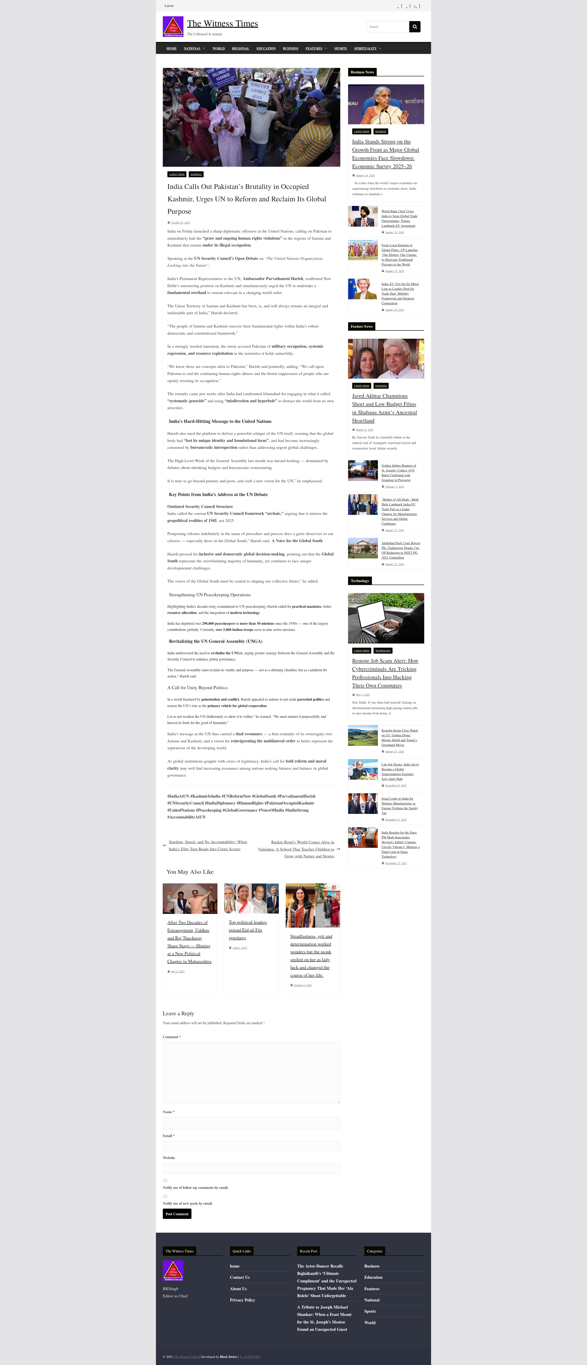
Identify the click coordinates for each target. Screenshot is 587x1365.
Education (266, 48)
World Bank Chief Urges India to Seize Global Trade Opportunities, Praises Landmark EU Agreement (399, 218)
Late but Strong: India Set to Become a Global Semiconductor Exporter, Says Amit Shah (400, 771)
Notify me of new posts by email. (188, 1203)
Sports (340, 48)
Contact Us (240, 1277)
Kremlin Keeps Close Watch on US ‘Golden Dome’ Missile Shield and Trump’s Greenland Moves (400, 737)
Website (169, 1157)
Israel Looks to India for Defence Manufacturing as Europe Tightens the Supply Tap (400, 805)
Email (169, 1135)
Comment (172, 1036)
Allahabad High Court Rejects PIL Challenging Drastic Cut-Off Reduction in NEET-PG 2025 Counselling (401, 550)
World (219, 48)
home (171, 48)
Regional (240, 48)
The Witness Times (222, 23)
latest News (177, 174)
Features (314, 48)
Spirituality (365, 48)
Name (169, 1111)
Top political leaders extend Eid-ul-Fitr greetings (248, 930)
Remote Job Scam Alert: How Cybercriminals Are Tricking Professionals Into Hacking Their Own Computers (385, 673)
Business (290, 48)
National (192, 48)
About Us (238, 1289)
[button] (203, 48)
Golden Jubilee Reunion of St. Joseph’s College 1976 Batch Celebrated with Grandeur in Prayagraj (399, 472)
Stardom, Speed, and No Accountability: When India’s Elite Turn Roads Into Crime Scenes (208, 845)
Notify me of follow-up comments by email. (195, 1187)
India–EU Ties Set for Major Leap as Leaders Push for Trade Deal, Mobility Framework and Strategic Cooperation (400, 293)
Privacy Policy (242, 1300)
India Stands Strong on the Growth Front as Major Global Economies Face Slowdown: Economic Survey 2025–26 (385, 154)
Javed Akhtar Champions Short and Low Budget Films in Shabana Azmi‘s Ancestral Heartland (384, 408)
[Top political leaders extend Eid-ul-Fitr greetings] (251, 887)
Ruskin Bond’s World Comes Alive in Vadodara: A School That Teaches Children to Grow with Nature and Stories (296, 849)
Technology (383, 650)
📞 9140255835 (250, 1356)
